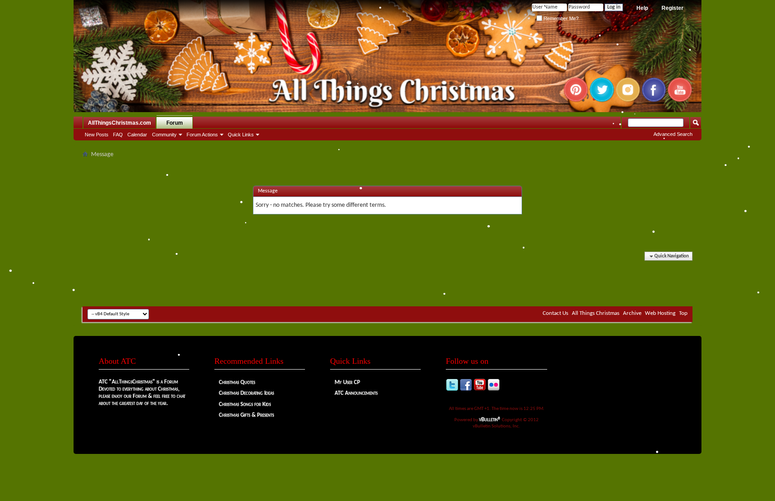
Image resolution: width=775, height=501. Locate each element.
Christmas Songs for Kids (245, 404)
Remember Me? (560, 18)
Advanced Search (672, 134)
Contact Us (555, 313)
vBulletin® (490, 420)
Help (642, 8)
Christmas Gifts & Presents (246, 415)
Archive (632, 313)
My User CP (347, 382)
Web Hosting (660, 313)
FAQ (118, 134)
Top (683, 313)
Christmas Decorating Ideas (246, 393)
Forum (174, 123)
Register (673, 8)
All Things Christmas (595, 313)
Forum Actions (202, 134)
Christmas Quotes (237, 382)
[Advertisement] (387, 279)
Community (164, 134)
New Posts (97, 134)
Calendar (137, 134)
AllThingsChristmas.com (119, 123)
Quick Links (241, 134)
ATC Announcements (356, 393)
